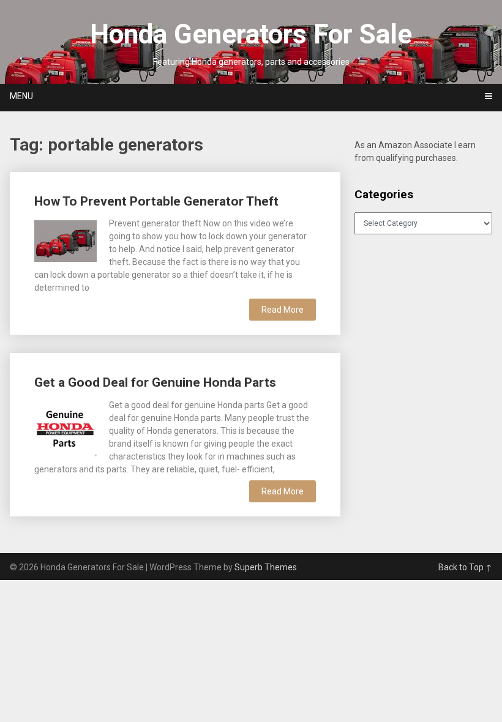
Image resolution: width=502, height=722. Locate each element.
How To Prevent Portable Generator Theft (156, 201)
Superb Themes (265, 567)
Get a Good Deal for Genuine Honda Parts (155, 382)
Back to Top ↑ (465, 567)
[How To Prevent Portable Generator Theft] (65, 239)
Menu (21, 96)
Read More (282, 309)
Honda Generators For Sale (251, 34)
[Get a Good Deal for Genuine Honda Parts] (65, 427)
